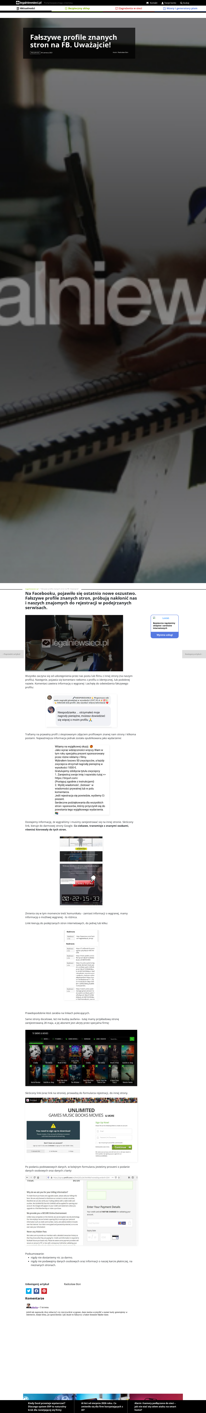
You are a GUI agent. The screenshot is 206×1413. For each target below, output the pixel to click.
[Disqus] (81, 1338)
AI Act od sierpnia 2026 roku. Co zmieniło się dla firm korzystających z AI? (102, 1406)
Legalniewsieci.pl (31, 589)
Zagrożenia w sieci (130, 8)
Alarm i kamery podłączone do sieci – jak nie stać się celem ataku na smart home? (155, 1406)
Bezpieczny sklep (79, 8)
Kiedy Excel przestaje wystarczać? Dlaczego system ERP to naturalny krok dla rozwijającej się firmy (47, 1406)
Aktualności (27, 8)
